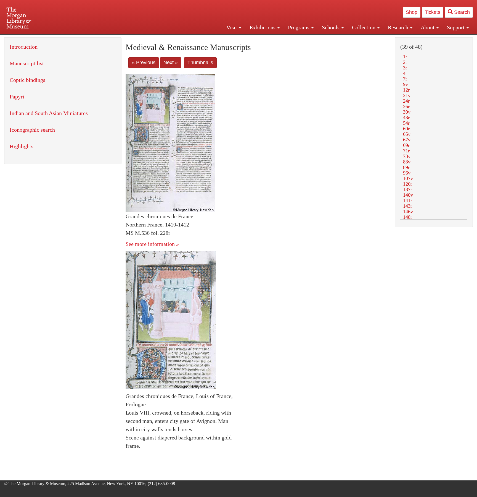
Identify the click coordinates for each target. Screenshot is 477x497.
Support (456, 27)
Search (461, 12)
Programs (299, 27)
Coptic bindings (27, 80)
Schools (331, 27)
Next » (170, 62)
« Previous (143, 62)
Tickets (432, 12)
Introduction (24, 47)
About (428, 27)
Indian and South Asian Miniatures (49, 113)
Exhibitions (263, 27)
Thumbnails (200, 62)
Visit (232, 27)
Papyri (17, 96)
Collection (364, 27)
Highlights (21, 146)
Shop (411, 12)
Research (399, 27)
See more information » (152, 244)
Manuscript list (27, 63)
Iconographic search (32, 130)
